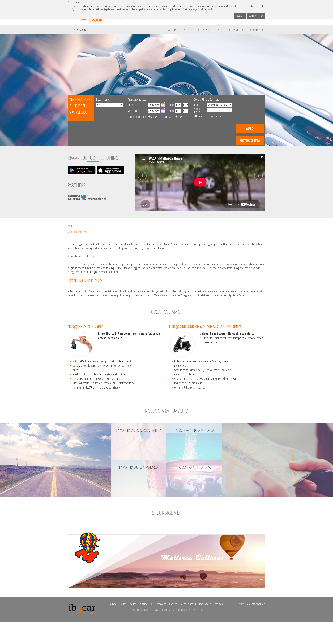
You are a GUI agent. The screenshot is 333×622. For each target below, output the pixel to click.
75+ (180, 117)
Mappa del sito (186, 604)
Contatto (256, 29)
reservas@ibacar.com (256, 604)
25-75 (167, 117)
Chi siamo (204, 29)
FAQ (219, 29)
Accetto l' (240, 15)
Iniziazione (80, 29)
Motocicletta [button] (250, 140)
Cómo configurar (256, 15)
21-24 (154, 117)
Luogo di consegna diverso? (210, 116)
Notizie (188, 29)
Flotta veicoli (236, 29)
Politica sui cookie (203, 604)
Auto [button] (250, 128)
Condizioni (218, 604)
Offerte (173, 29)
